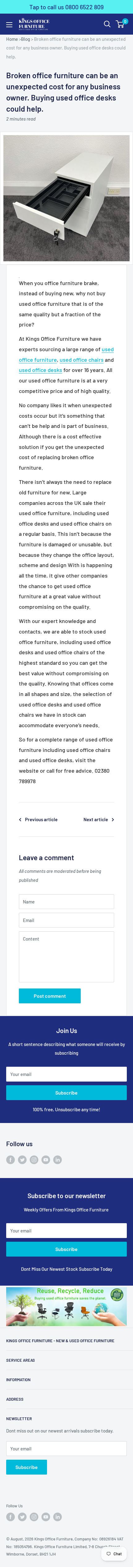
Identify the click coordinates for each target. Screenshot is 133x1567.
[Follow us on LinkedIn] (57, 1159)
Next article (96, 819)
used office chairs (82, 359)
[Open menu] (9, 24)
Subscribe (66, 1092)
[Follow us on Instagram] (34, 1159)
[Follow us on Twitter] (22, 1159)
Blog (25, 39)
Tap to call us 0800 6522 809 (66, 7)
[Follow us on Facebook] (10, 1159)
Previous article (41, 819)
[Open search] (107, 24)
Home (12, 39)
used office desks (40, 369)
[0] (120, 24)
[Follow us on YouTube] (45, 1159)
